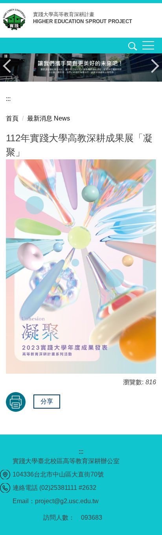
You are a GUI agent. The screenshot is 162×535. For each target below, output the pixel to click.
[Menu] (148, 45)
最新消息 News (48, 118)
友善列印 (16, 402)
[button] (131, 47)
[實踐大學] (16, 21)
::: (8, 98)
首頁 (12, 118)
